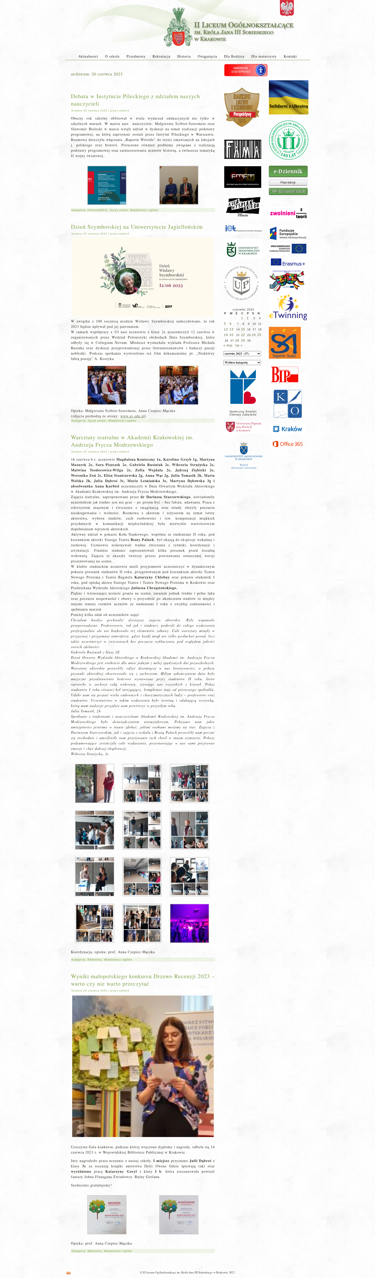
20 (232, 335)
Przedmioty (136, 56)
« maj (227, 345)
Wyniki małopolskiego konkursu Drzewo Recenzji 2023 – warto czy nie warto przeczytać (143, 979)
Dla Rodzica (234, 56)
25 (259, 335)
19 (226, 335)
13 (232, 329)
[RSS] (68, 1273)
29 (243, 340)
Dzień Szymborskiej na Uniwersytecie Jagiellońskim (137, 226)
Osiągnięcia (207, 56)
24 (254, 335)
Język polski (118, 210)
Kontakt (290, 56)
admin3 (124, 110)
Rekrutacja (161, 56)
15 (243, 329)
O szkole (112, 56)
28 (237, 340)
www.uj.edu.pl (132, 416)
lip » (239, 345)
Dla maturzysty (264, 56)
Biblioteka (95, 959)
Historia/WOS (97, 210)
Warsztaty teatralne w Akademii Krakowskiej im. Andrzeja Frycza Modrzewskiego (132, 440)
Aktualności (88, 56)
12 (226, 329)
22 (243, 335)
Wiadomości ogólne (144, 210)
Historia (184, 56)
